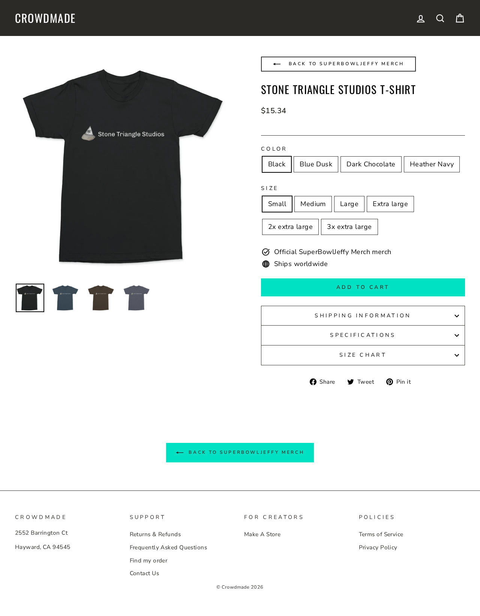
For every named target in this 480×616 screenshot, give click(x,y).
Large (349, 203)
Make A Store (262, 534)
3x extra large (349, 226)
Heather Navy (432, 164)
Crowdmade (45, 18)
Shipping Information (363, 315)
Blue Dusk (316, 164)
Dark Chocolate (370, 164)
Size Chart (363, 355)
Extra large (390, 203)
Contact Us (144, 573)
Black (276, 164)
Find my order (149, 560)
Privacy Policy (378, 547)
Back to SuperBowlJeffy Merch (345, 64)
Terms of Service (381, 534)
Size (269, 188)
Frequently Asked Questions (168, 547)
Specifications (363, 335)
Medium (313, 203)
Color (274, 149)
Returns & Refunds (155, 534)
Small (277, 203)
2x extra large (290, 226)
